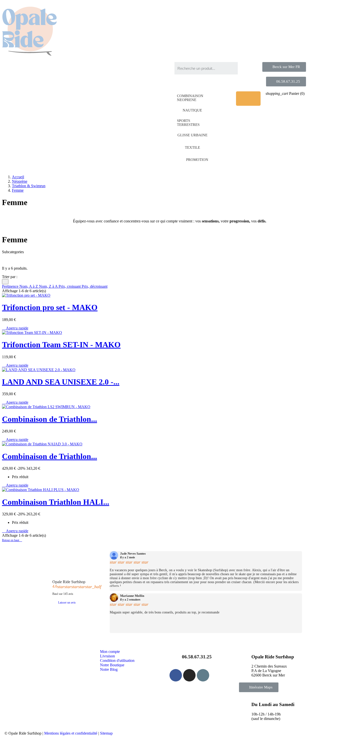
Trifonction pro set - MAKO (50, 307)
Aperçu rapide (15, 328)
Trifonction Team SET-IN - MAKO (61, 344)
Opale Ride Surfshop (68, 582)
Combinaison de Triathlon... (49, 419)
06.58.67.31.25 (197, 656)
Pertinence (10, 286)
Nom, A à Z (29, 286)
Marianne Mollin (132, 596)
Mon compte (110, 651)
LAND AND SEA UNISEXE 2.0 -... (60, 381)
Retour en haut (12, 540)
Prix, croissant (70, 286)
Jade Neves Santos (133, 553)
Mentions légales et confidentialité (70, 733)
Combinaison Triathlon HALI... (55, 502)
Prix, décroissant (94, 286)
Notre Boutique (112, 665)
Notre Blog (109, 669)
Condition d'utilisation (117, 660)
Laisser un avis (67, 602)
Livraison (107, 656)
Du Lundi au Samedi (272, 704)
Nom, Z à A (49, 286)
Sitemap (106, 733)
